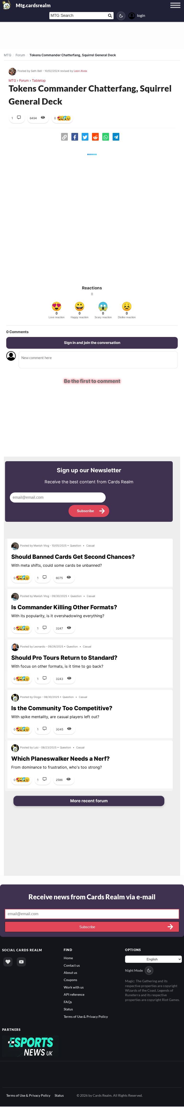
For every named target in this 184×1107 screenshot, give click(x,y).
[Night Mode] (121, 16)
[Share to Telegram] (116, 137)
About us (70, 973)
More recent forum (89, 801)
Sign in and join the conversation (92, 342)
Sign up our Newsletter (89, 470)
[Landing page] (6, 5)
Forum (20, 55)
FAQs (68, 1002)
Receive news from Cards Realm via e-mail (92, 897)
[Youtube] (21, 962)
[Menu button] (175, 10)
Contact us (72, 966)
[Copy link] (64, 137)
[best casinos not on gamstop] (30, 1046)
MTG (7, 55)
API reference (74, 995)
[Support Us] (7, 962)
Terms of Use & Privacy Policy (86, 1017)
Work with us (74, 987)
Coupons (70, 980)
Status (68, 1009)
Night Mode (134, 971)
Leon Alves (80, 71)
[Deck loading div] (92, 154)
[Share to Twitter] (85, 137)
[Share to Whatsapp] (105, 137)
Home (68, 958)
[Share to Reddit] (95, 137)
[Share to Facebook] (74, 137)
